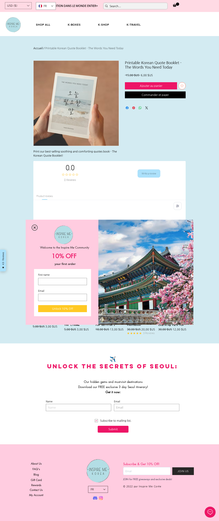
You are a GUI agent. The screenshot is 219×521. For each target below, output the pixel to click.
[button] (35, 228)
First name (44, 274)
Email (41, 290)
